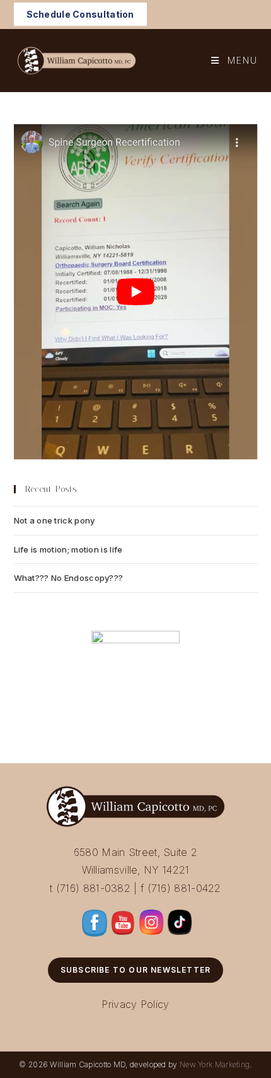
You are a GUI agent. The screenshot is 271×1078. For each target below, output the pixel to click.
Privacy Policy (135, 1004)
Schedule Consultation (80, 14)
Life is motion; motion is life (68, 549)
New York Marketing (215, 1064)
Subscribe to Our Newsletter (135, 970)
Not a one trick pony (54, 520)
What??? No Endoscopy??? (69, 578)
